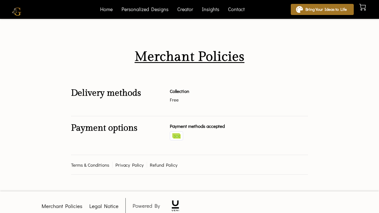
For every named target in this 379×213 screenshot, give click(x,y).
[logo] (175, 205)
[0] (362, 7)
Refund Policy (164, 165)
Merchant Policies (62, 205)
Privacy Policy (129, 165)
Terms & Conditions (90, 165)
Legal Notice (103, 205)
